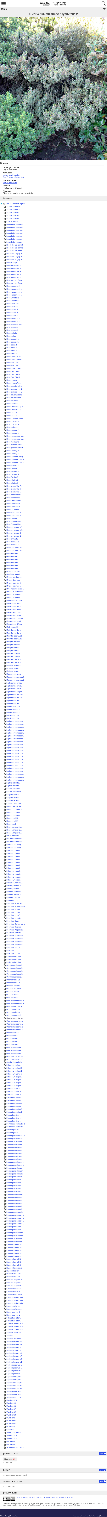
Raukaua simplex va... (14, 1280)
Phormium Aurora (13, 948)
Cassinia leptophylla (14, 1062)
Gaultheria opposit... (14, 574)
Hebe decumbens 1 (13, 498)
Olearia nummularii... (14, 1015)
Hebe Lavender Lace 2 (15, 460)
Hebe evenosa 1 (12, 474)
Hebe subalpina (12, 339)
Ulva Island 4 (11, 1418)
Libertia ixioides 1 (13, 712)
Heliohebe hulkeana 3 (14, 245)
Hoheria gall (11, 824)
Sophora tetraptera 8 (14, 1341)
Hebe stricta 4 (11, 345)
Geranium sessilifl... (13, 571)
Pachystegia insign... (14, 956)
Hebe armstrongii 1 (13, 536)
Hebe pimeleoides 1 (14, 392)
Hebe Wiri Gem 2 (12, 304)
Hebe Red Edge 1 (13, 377)
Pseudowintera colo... (14, 1244)
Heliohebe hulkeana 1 (14, 251)
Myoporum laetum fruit (14, 592)
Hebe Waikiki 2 (12, 313)
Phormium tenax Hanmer (15, 906)
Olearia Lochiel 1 (12, 1036)
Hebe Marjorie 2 (12, 430)
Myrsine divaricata (13, 580)
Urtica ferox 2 (11, 1441)
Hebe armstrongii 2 (13, 533)
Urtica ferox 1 (11, 1444)
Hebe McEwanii (12, 427)
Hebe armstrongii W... (14, 527)
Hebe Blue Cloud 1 (13, 515)
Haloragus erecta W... (14, 548)
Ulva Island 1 (11, 1427)
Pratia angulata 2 (12, 1130)
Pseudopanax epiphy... (15, 1194)
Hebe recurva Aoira (13, 383)
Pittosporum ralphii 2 (14, 1068)
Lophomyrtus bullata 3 (14, 698)
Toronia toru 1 (11, 1438)
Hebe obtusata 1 (12, 424)
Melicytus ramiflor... (13, 630)
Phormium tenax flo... (14, 909)
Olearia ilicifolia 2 (13, 1042)
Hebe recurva (11, 380)
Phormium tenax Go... (14, 918)
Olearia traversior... (13, 995)
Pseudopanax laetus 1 (14, 1177)
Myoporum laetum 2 (13, 595)
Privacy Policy (4, 1516)
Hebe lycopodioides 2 (14, 445)
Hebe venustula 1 (13, 321)
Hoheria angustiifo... (14, 827)
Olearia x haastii (12, 992)
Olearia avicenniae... (14, 1047)
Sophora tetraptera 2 (14, 1359)
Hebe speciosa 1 (12, 365)
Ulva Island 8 (11, 1406)
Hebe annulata (12, 539)
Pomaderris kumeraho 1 (15, 1127)
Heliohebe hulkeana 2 (14, 248)
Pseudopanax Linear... (14, 1142)
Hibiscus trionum (12, 836)
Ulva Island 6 (11, 1412)
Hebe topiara (11, 336)
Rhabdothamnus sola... (15, 1297)
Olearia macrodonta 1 (14, 1030)
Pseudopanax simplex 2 (15, 1136)
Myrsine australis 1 (13, 586)
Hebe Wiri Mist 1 (12, 301)
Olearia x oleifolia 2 (13, 986)
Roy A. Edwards (10, 182)
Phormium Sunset (13, 921)
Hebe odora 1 (11, 415)
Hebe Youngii (11, 263)
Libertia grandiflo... (13, 715)
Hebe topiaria (11, 333)
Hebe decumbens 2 (13, 495)
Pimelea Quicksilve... (14, 895)
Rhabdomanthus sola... (15, 1300)
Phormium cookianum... (15, 939)
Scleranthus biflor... (13, 1318)
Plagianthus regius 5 (14, 1100)
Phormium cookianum (14, 936)
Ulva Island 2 (11, 1424)
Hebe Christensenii (13, 501)
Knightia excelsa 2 (13, 798)
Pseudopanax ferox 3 (14, 1186)
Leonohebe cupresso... (15, 224)
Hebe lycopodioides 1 (14, 448)
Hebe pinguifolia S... (14, 386)
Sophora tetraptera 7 (14, 1344)
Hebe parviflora (12, 404)
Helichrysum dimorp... (14, 839)
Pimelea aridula (12, 900)
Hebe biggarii (11, 518)
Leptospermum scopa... (15, 721)
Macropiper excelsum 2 (15, 677)
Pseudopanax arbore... (15, 1215)
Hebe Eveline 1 (12, 477)
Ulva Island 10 (11, 1400)
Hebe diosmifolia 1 (13, 492)
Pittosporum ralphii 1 (14, 1071)
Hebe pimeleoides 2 (14, 389)
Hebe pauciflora (12, 401)
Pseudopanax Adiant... (14, 1239)
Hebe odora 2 (11, 413)
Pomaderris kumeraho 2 (15, 1124)
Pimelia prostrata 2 (13, 886)
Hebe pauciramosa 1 (14, 398)
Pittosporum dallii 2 (13, 1092)
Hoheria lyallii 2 (12, 818)
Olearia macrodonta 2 (14, 1027)
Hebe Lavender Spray (14, 457)
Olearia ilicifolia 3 (13, 1039)
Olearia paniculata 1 (14, 1012)
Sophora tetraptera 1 (14, 1362)
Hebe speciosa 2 (12, 363)
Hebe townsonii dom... (14, 324)
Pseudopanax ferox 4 (14, 1183)
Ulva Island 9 (11, 1403)
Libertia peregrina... (13, 706)
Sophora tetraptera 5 (14, 1350)
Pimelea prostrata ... (13, 898)
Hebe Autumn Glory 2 (14, 521)
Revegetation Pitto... (14, 1291)
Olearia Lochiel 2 (12, 1033)
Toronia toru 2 (11, 1436)
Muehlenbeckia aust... (14, 601)
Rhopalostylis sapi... (14, 1306)
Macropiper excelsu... (14, 674)
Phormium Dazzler (13, 933)
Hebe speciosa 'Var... (14, 357)
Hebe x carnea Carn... (14, 280)
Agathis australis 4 (13, 210)
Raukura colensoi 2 (13, 1274)
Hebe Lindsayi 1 (12, 454)
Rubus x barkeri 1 (13, 1315)
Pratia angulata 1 (12, 1133)
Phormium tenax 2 (13, 912)
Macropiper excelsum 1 (15, 680)
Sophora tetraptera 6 (14, 1347)
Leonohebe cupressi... (14, 239)
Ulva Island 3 (11, 1421)
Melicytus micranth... (14, 642)
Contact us (103, 1516)
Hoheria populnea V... (14, 809)
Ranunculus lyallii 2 (13, 1262)
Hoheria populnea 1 (14, 815)
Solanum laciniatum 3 (14, 1324)
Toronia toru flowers (13, 1433)
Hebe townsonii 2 (13, 327)
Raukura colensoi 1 (13, 1277)
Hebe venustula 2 (13, 318)
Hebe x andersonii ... (14, 289)
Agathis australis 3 (13, 213)
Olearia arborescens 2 (14, 1056)
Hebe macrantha (12, 442)
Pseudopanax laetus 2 (14, 1174)
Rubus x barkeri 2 (13, 1312)
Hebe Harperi (11, 468)
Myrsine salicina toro (14, 577)
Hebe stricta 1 (11, 354)
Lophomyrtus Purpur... (14, 692)
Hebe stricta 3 (11, 348)
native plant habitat (11, 175)
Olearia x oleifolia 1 (13, 989)
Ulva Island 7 (11, 1409)
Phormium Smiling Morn (15, 924)
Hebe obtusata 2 (12, 421)
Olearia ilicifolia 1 (13, 1045)
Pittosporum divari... (13, 1089)
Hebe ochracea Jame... (15, 418)
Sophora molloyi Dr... (14, 1377)
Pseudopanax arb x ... (14, 1227)
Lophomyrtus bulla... (14, 701)
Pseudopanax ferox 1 (14, 1192)
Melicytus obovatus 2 (14, 636)
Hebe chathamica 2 (13, 504)
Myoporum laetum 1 (13, 598)
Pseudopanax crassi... (14, 1206)
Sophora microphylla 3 (15, 1383)
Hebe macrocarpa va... (15, 436)
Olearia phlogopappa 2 (15, 1000)
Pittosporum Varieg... (14, 845)
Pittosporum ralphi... (13, 1065)
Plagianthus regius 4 (14, 1103)
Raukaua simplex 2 (13, 1283)
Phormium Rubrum (13, 927)
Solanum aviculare (13, 1333)
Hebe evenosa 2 (12, 471)
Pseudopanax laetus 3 (14, 1171)
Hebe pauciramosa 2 (14, 395)
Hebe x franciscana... (14, 266)
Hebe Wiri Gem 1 (12, 307)
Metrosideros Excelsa (14, 618)
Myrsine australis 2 (13, 583)
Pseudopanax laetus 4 (14, 1168)
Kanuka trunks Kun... (14, 803)
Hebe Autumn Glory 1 (14, 524)
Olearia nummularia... (14, 1018)
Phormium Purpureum (14, 930)
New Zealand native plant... (16, 204)
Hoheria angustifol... (14, 830)
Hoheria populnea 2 (14, 812)
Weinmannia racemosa (15, 1447)
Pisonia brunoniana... (14, 883)
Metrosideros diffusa (14, 624)
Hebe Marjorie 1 (12, 433)
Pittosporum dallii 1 (13, 1095)
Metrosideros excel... (14, 615)
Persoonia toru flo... (13, 953)
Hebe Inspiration (12, 465)
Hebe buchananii (13, 510)
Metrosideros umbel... (14, 604)
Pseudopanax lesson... (15, 1147)
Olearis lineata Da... (13, 980)
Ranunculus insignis (14, 1268)
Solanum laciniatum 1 (14, 1330)
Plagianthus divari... (13, 1115)
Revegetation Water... (14, 1289)
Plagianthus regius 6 (14, 1097)
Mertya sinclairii (12, 627)
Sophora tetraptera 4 (14, 1353)
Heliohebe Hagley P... (14, 254)
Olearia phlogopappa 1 (15, 1003)
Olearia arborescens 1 (14, 1059)
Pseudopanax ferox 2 (14, 1189)
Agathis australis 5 (13, 207)
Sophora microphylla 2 (15, 1386)
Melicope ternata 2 (13, 668)
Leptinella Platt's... (13, 783)
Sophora (9, 1336)
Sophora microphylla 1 (15, 1388)
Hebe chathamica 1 (13, 507)
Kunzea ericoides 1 (13, 792)
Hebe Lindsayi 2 (12, 451)
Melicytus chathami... (14, 659)
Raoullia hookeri (12, 1271)
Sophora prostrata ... (14, 1365)
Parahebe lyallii (12, 221)
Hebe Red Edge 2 (13, 374)
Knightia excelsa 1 (13, 801)
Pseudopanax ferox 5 (14, 1180)
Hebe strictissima (12, 342)
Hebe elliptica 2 (12, 480)
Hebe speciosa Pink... (14, 360)
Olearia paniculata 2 (14, 1009)
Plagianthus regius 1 (14, 1112)
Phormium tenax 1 (13, 915)
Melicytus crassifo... (13, 654)
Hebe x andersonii (13, 286)
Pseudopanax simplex (14, 1139)
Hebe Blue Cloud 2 (13, 512)
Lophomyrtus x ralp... (14, 683)
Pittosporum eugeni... (14, 1077)
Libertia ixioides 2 (13, 709)
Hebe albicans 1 (12, 545)
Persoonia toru (12, 950)
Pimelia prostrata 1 (13, 889)
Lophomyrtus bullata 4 (14, 695)
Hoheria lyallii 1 (12, 821)
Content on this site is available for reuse (86, 1516)
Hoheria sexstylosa (13, 806)
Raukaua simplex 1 (13, 1286)
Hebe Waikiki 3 (12, 310)
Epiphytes (10, 1430)
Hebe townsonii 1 (13, 330)
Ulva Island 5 (11, 1415)
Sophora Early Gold (13, 1397)
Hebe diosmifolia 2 (13, 489)
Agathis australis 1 (13, 218)
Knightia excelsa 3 (13, 795)
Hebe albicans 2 (12, 542)
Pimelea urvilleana (13, 892)
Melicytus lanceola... (14, 648)
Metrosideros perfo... (14, 609)
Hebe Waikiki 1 (12, 316)
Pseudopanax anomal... (15, 1233)
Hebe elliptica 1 (12, 483)
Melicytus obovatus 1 (14, 639)
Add (101, 1454)
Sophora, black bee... (14, 1339)
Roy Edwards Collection (13, 177)
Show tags (8, 1459)
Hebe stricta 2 (11, 351)
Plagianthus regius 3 (14, 1106)
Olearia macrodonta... (14, 1024)
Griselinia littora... (13, 554)
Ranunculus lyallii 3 (13, 1259)
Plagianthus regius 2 (14, 1109)
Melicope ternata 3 (13, 665)
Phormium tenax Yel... (14, 903)
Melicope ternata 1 (13, 671)
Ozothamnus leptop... (14, 977)
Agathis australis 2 (13, 216)
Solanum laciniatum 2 (14, 1327)
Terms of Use (14, 1516)
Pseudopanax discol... (14, 1197)
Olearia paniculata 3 (14, 1006)
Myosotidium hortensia (15, 589)
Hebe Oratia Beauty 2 (14, 407)
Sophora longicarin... (14, 1391)
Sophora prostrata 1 (13, 1374)
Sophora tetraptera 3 (14, 1356)
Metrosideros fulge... (14, 612)
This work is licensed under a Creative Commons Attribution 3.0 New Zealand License (44, 1497)
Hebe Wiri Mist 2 (12, 298)
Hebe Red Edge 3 (13, 371)
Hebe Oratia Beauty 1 (14, 410)
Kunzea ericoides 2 (13, 789)
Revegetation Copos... (14, 1294)
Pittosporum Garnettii (14, 1074)
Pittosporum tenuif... (13, 851)
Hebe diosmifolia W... (14, 486)
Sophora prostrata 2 (13, 1371)
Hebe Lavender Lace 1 (15, 462)
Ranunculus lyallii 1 (13, 1265)
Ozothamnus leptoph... (14, 965)
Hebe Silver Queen (13, 368)
